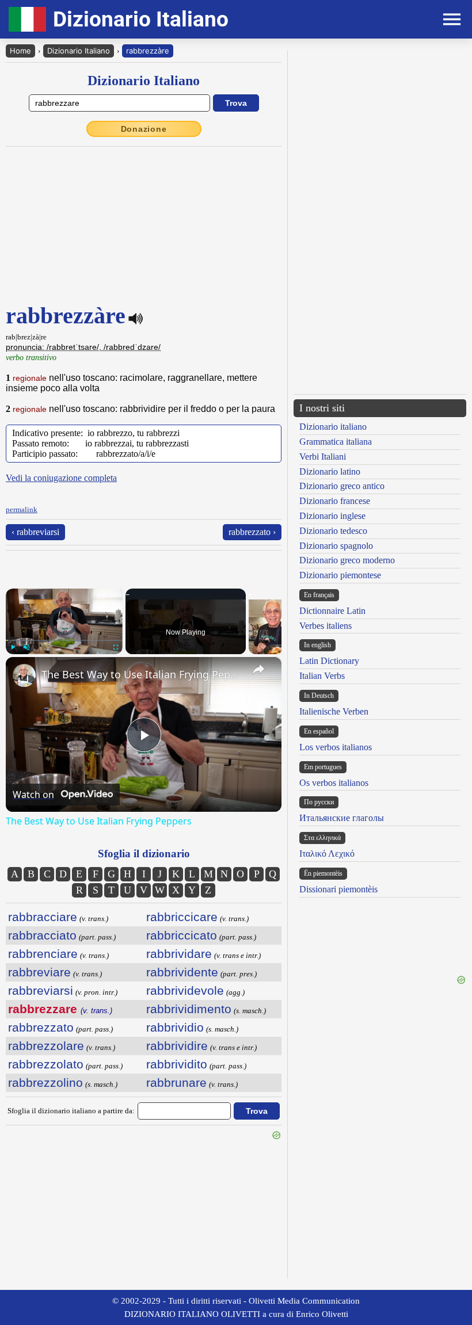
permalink (21, 509)
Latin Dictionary (329, 661)
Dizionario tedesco (333, 531)
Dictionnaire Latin (332, 611)
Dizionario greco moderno (347, 560)
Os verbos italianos (333, 783)
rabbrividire (177, 1045)
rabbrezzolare (46, 1045)
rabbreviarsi (40, 990)
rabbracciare (42, 916)
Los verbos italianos (335, 747)
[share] (258, 669)
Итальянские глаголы (341, 818)
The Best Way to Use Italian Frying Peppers (141, 674)
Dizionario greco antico (342, 486)
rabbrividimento (188, 1008)
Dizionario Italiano (78, 50)
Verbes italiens (325, 626)
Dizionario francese (334, 501)
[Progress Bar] (64, 640)
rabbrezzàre (147, 50)
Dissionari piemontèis (338, 889)
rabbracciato (42, 935)
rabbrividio (175, 1027)
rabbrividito (176, 1064)
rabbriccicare (182, 916)
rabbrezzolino (45, 1082)
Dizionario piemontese (340, 575)
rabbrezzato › (252, 532)
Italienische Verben (333, 711)
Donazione (144, 128)
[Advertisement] (380, 130)
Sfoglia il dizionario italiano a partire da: (71, 1110)
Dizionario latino (329, 471)
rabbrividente (182, 972)
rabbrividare (179, 953)
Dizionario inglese (332, 516)
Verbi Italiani (322, 456)
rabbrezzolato (45, 1064)
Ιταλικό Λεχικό (327, 853)
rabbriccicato (181, 935)
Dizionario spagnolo (336, 546)
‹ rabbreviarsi (35, 532)
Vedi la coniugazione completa (61, 478)
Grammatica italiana (335, 441)
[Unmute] (26, 647)
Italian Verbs (322, 676)
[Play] (13, 647)
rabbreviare (39, 972)
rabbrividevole (185, 990)
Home (20, 50)
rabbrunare (176, 1082)
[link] (24, 675)
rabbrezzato (41, 1027)
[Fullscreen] (116, 647)
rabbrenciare (43, 953)
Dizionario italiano (333, 427)
